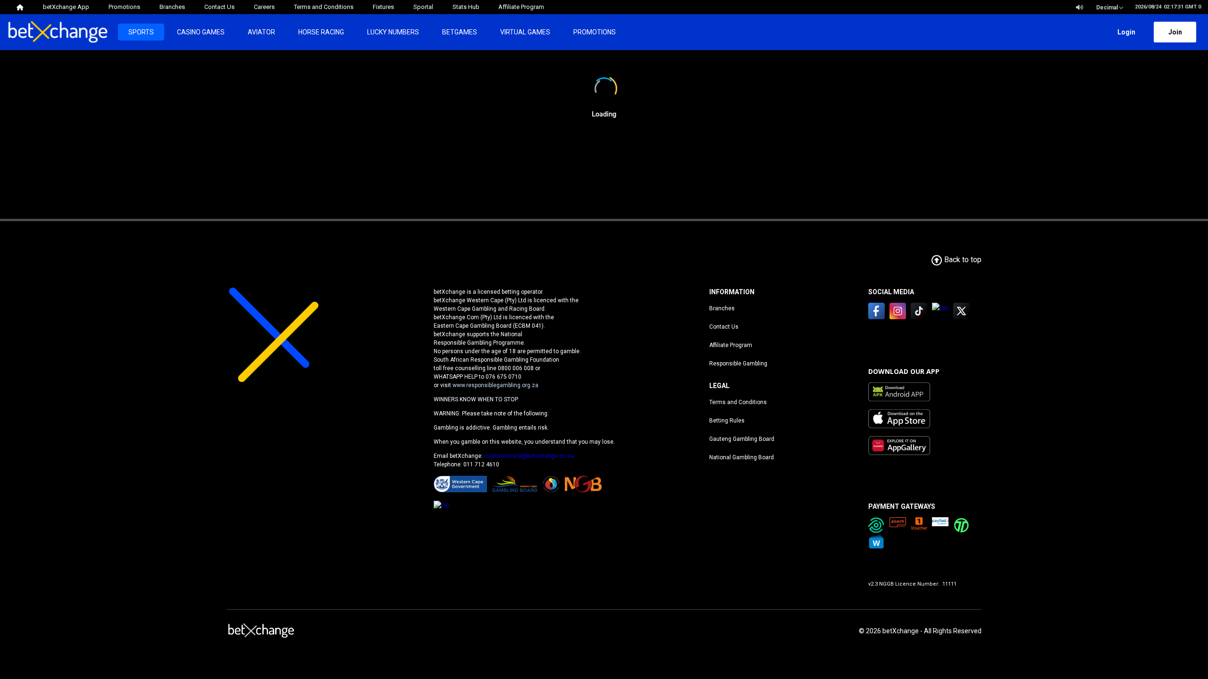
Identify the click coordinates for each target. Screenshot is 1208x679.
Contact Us (723, 326)
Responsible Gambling (738, 363)
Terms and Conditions (738, 402)
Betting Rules (727, 420)
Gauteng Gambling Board (741, 439)
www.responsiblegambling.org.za (495, 385)
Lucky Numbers (393, 32)
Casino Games (201, 32)
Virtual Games (525, 32)
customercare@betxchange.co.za (529, 456)
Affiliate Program (730, 345)
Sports (141, 32)
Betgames (459, 32)
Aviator (261, 32)
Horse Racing (321, 32)
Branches (722, 308)
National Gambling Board (741, 457)
